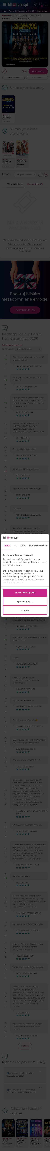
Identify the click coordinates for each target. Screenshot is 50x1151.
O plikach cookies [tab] (38, 545)
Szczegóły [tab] (20, 545)
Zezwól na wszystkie (25, 592)
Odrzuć (25, 610)
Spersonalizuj (23, 601)
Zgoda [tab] (7, 545)
